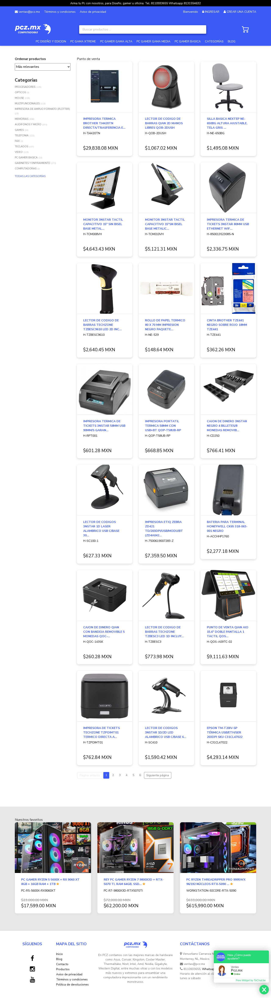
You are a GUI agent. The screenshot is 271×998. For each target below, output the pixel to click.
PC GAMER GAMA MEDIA (153, 41)
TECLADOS (21, 146)
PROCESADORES (25, 87)
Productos (63, 969)
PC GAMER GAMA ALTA (116, 41)
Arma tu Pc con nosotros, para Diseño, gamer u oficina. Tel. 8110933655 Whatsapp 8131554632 (135, 3)
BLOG (231, 41)
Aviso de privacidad (93, 12)
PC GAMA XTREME (83, 41)
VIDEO (19, 152)
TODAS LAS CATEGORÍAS (30, 176)
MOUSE (19, 98)
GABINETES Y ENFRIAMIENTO (32, 163)
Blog (59, 959)
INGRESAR (212, 12)
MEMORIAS (21, 119)
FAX (17, 141)
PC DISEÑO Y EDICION (51, 41)
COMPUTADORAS (25, 168)
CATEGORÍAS (214, 41)
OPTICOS (20, 92)
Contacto (62, 964)
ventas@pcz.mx (29, 12)
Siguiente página (157, 775)
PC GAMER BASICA (188, 41)
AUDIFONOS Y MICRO (28, 124)
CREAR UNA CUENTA (241, 12)
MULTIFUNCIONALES (27, 103)
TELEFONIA (22, 135)
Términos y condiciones (60, 12)
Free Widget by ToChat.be (251, 980)
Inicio (59, 954)
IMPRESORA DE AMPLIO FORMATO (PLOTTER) (42, 109)
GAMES (19, 130)
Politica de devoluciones (72, 985)
